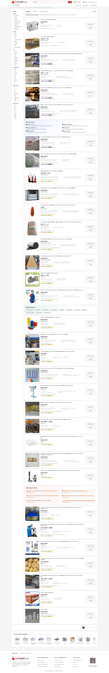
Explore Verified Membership (42, 664)
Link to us (75, 664)
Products (28, 11)
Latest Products (57, 666)
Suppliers (35, 11)
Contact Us (75, 662)
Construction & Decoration (19, 7)
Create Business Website (41, 666)
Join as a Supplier (40, 660)
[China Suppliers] (19, 2)
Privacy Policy (75, 666)
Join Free (95, 2)
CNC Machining (29, 653)
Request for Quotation (58, 660)
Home (13, 7)
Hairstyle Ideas (22, 653)
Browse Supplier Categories (59, 664)
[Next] (95, 628)
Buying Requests (44, 11)
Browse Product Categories (59, 662)
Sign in (92, 2)
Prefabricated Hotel (37, 7)
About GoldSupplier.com (77, 660)
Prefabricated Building (29, 7)
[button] (14, 639)
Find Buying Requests (41, 662)
